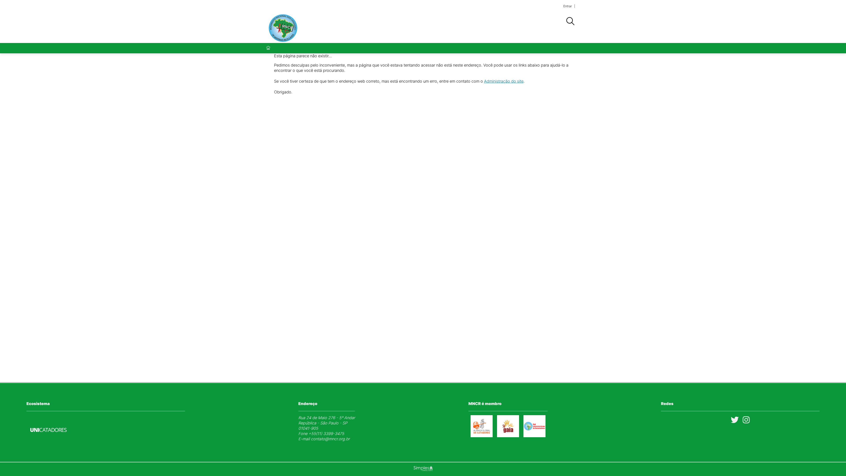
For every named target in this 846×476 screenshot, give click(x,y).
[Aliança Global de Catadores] (481, 435)
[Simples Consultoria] (423, 469)
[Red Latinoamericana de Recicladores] (534, 435)
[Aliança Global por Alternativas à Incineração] (508, 435)
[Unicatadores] (48, 442)
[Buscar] (570, 21)
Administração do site (503, 81)
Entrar (567, 6)
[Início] (268, 48)
